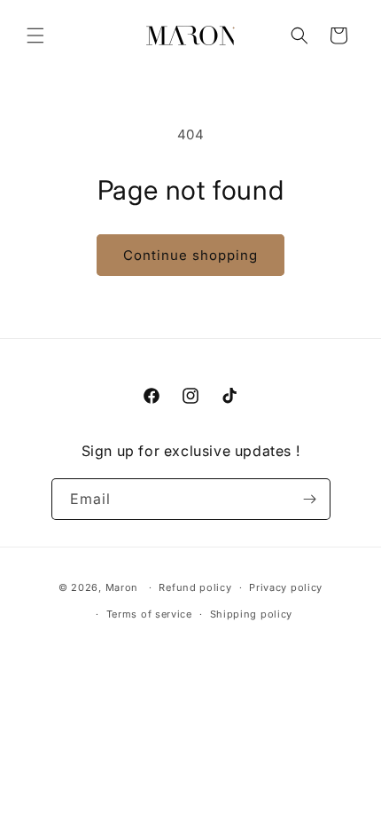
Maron (122, 587)
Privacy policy (286, 587)
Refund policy (195, 587)
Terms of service (149, 614)
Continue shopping (190, 255)
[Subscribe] (310, 499)
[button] (35, 35)
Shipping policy (251, 614)
